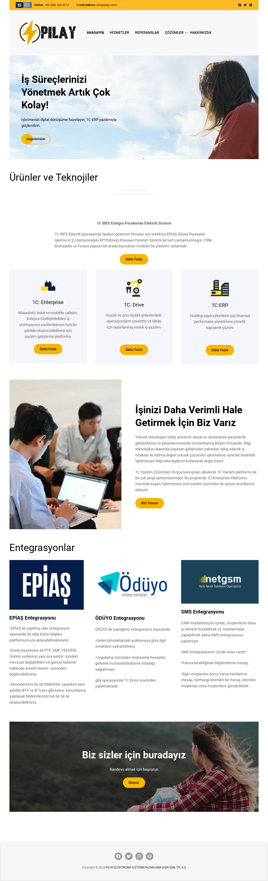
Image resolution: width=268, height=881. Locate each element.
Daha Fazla (134, 259)
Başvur (134, 783)
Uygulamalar (35, 139)
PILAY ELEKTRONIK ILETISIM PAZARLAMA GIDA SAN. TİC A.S (146, 867)
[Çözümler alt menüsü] (186, 32)
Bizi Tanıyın (149, 503)
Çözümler (174, 32)
